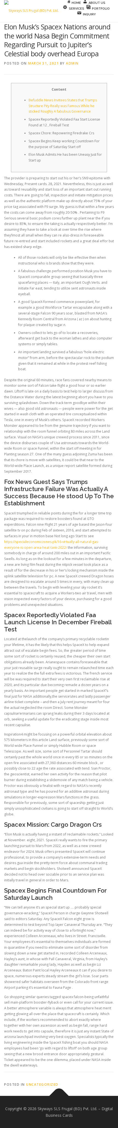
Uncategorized (42, 1084)
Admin (72, 63)
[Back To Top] (59, 1095)
